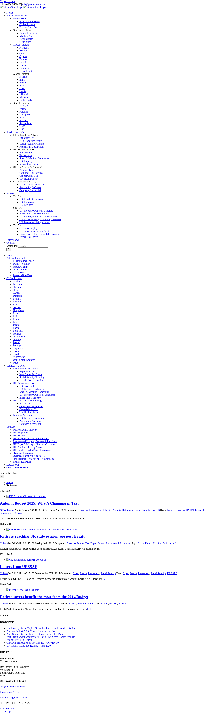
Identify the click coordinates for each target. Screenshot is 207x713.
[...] (86, 518)
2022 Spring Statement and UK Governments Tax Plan (34, 634)
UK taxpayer (19, 513)
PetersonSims (20, 18)
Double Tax (83, 543)
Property (116, 510)
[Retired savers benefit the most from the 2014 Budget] (22, 589)
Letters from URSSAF (18, 567)
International (112, 543)
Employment (95, 510)
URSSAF (172, 573)
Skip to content (7, 1)
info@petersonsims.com (34, 4)
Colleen (4, 543)
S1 (176, 543)
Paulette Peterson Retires (19, 639)
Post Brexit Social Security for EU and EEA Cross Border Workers (40, 637)
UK (158, 510)
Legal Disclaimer (18, 697)
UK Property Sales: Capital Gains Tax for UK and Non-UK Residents (42, 628)
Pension (157, 543)
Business (83, 510)
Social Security (142, 510)
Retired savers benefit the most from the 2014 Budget (44, 597)
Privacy (4, 697)
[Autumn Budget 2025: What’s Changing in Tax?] (26, 496)
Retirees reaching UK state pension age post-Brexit (42, 536)
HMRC (107, 510)
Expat (93, 543)
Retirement (127, 510)
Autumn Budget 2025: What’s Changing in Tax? (39, 503)
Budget (170, 510)
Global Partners (21, 44)
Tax (153, 510)
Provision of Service (10, 692)
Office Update (7, 510)
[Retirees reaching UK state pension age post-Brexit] (41, 529)
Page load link (7, 708)
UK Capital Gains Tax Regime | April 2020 (28, 645)
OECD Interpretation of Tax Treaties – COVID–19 (32, 642)
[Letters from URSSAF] (26, 559)
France (101, 543)
